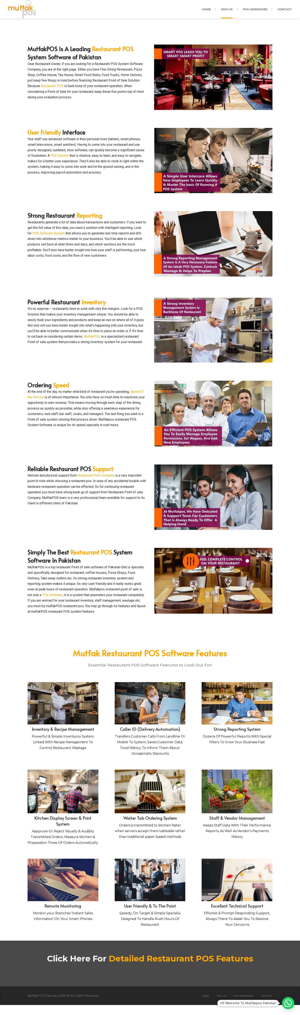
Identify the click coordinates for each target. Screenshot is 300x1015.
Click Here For (150, 958)
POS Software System (48, 233)
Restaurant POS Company (96, 475)
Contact (285, 9)
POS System (59, 156)
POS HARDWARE (255, 9)
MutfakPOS (92, 336)
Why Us (227, 9)
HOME (206, 9)
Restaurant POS (51, 86)
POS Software (52, 595)
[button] (288, 1003)
